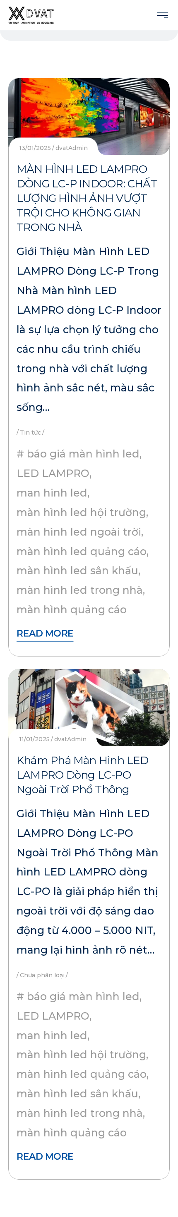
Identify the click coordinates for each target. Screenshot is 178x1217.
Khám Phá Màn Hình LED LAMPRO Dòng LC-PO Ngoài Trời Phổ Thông (83, 775)
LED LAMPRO (53, 473)
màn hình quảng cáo (72, 609)
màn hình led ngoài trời (79, 532)
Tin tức (30, 432)
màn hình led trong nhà (80, 590)
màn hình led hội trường (81, 512)
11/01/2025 (34, 739)
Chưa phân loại (42, 975)
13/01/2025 (35, 148)
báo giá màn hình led (83, 453)
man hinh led (52, 493)
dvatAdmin (71, 148)
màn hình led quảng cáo (82, 551)
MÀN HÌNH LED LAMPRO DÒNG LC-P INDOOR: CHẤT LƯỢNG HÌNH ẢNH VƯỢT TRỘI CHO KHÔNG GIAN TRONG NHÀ (87, 198)
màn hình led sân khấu (77, 570)
